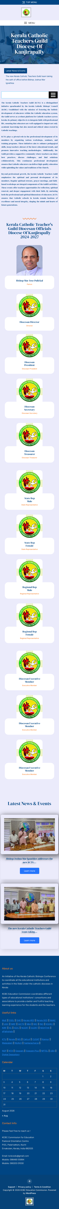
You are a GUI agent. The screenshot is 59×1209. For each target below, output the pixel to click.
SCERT (34, 1024)
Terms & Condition (42, 1183)
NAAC (53, 1016)
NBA (29, 1020)
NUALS (18, 1039)
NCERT (24, 1024)
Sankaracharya (31, 1039)
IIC (10, 1024)
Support (11, 1183)
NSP (4, 1047)
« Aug (5, 1112)
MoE (4, 1016)
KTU (4, 1035)
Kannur (45, 1035)
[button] (29, 23)
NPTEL (44, 1047)
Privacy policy (24, 1183)
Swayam (19, 1047)
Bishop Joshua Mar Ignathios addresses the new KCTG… (29, 856)
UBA (52, 1047)
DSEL (11, 1016)
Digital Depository (10, 1051)
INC (41, 1020)
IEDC (16, 1024)
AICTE (21, 1020)
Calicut (26, 1035)
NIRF (13, 1020)
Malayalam (7, 1039)
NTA (11, 1047)
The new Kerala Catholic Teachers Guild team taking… (29, 926)
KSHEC (49, 1020)
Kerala (12, 1035)
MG (19, 1035)
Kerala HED (28, 1016)
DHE (19, 1016)
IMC (35, 1020)
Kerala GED (42, 1016)
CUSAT (36, 1035)
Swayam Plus (32, 1047)
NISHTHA (44, 1024)
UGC (6, 1020)
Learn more (29, 867)
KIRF (4, 1024)
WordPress (31, 1189)
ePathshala (7, 1028)
